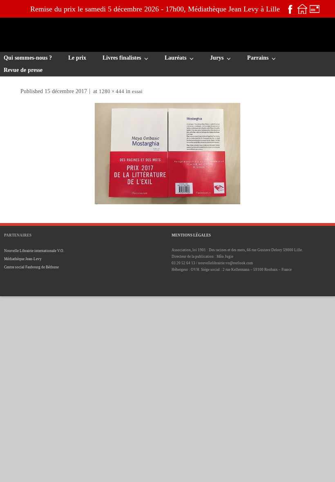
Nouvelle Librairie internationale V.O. (34, 251)
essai (137, 91)
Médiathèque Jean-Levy (23, 259)
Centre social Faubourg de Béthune (31, 267)
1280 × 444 (111, 91)
